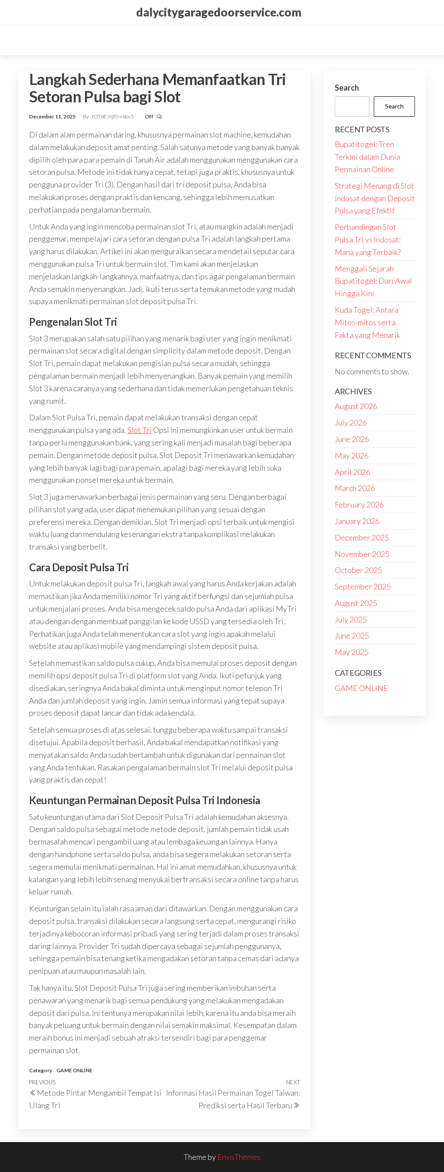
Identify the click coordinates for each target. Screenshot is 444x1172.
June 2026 (352, 439)
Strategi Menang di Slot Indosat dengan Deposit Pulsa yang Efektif (375, 198)
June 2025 (352, 635)
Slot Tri (139, 430)
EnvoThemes (239, 1157)
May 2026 (352, 455)
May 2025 (352, 652)
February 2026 (359, 504)
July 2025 (351, 619)
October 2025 (358, 570)
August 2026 (356, 406)
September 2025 (363, 586)
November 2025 (362, 554)
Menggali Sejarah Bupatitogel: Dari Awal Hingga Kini (373, 281)
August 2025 (356, 603)
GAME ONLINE (74, 1070)
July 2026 (351, 422)
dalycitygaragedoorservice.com (218, 12)
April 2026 (352, 472)
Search (347, 87)
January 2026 (357, 521)
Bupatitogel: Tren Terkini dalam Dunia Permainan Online (367, 156)
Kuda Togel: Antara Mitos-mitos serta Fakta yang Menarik (367, 322)
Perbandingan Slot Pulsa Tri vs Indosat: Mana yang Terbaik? (368, 239)
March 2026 (355, 488)
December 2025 (362, 537)
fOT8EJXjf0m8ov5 (113, 116)
